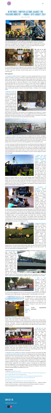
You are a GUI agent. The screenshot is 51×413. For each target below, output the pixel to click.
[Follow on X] (9, 407)
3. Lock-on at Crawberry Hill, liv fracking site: (15, 135)
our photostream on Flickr (15, 371)
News (28, 17)
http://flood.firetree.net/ (10, 379)
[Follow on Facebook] (6, 407)
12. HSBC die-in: (38, 328)
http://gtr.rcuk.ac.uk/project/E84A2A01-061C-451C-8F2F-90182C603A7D (20, 377)
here (25, 45)
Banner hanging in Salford (13, 250)
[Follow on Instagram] (11, 407)
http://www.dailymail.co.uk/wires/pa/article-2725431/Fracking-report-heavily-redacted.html (24, 376)
